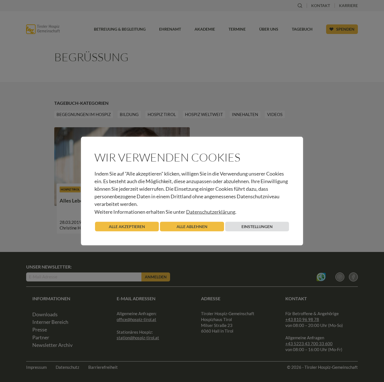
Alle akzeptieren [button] (127, 226)
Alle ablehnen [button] (192, 226)
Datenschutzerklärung (210, 211)
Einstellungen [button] (257, 226)
